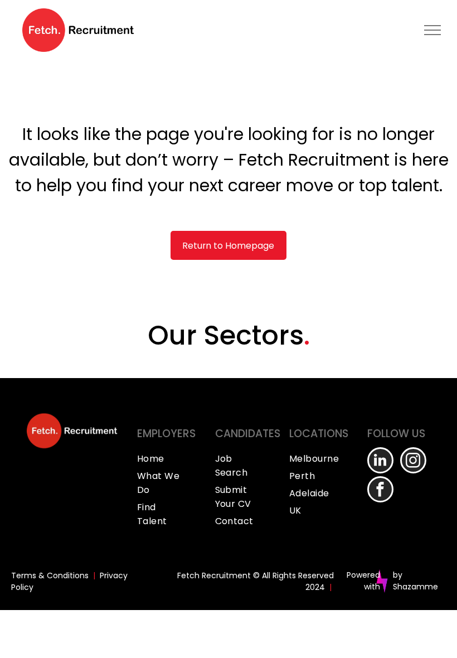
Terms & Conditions (50, 575)
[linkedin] (380, 461)
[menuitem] (170, 458)
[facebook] (380, 490)
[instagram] (413, 461)
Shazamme (415, 586)
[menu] (432, 30)
